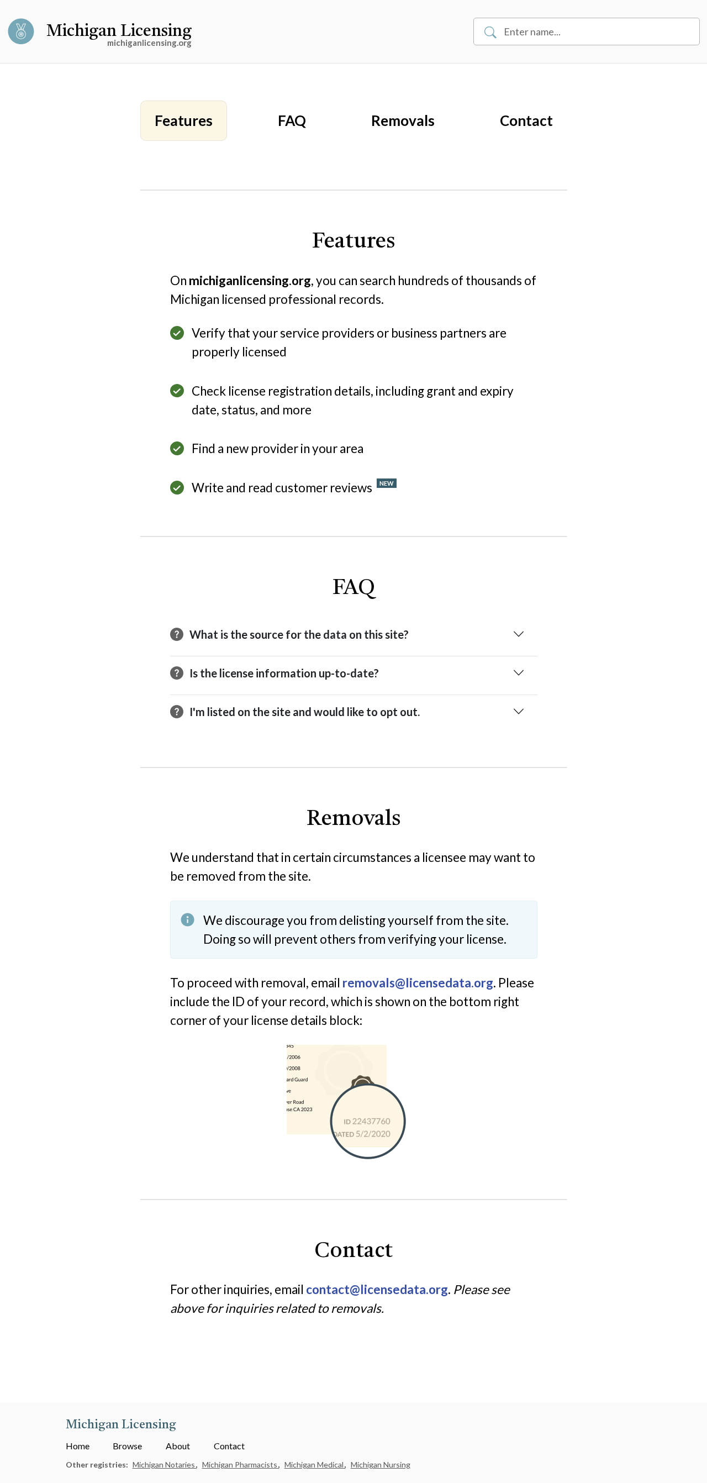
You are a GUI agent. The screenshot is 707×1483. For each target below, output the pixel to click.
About (178, 1445)
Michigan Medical (314, 1464)
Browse (127, 1445)
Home (77, 1445)
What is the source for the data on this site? (299, 634)
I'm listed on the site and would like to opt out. (304, 711)
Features (184, 120)
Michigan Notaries (165, 1464)
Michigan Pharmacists (240, 1464)
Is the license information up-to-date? (284, 673)
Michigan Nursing (380, 1464)
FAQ (292, 120)
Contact (526, 120)
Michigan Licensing (119, 31)
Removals (403, 120)
